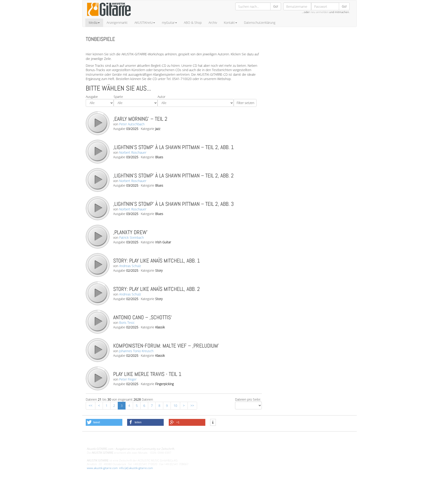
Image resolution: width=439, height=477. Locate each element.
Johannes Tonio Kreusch (136, 351)
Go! (275, 6)
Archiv (213, 22)
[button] (104, 422)
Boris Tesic (127, 322)
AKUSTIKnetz (143, 22)
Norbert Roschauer (132, 152)
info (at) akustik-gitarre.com (136, 468)
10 (175, 405)
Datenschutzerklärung (259, 22)
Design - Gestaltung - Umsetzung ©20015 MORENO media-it (124, 441)
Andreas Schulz (130, 266)
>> (192, 405)
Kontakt (229, 22)
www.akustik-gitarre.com (102, 468)
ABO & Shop (193, 22)
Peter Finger (128, 379)
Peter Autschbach (132, 124)
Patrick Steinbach (131, 237)
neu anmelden (320, 12)
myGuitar (168, 22)
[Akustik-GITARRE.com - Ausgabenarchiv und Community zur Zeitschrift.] (109, 17)
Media (93, 22)
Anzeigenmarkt (117, 22)
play (97, 123)
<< (90, 405)
